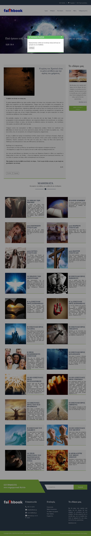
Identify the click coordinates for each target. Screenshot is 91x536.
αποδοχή (32, 48)
